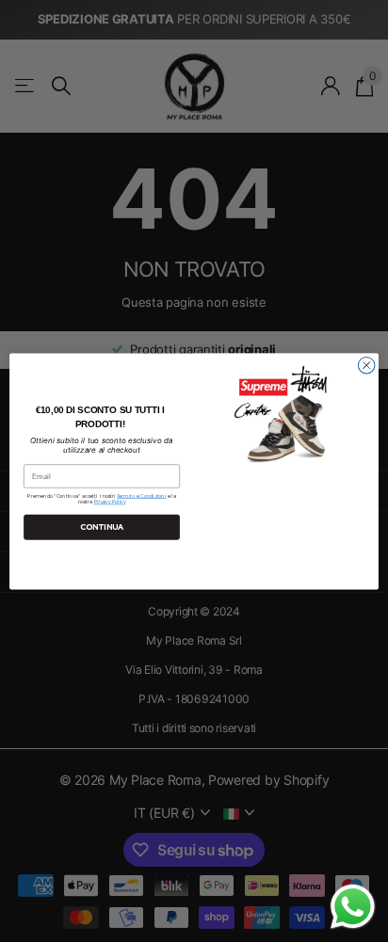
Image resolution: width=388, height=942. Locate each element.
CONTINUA (101, 527)
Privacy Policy (110, 502)
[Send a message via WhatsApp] (353, 907)
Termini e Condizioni (141, 495)
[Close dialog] (366, 365)
